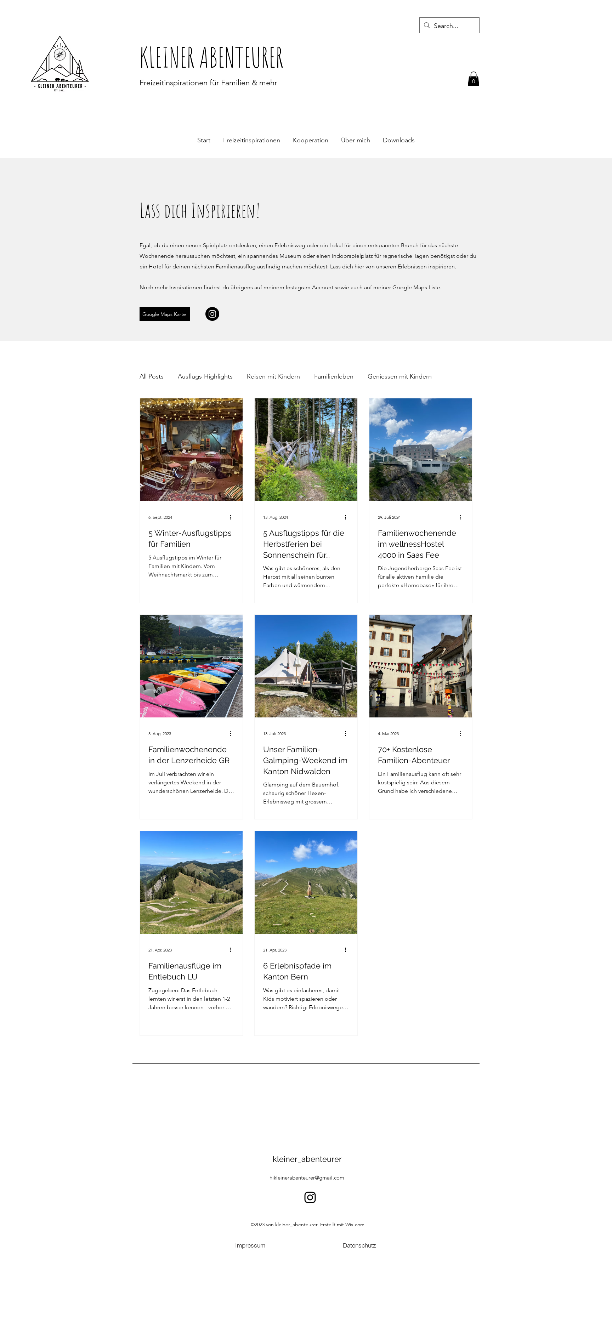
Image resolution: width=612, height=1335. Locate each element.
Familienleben (333, 376)
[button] (474, 79)
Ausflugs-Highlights (205, 376)
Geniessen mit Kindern (400, 376)
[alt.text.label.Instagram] (310, 1197)
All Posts (152, 376)
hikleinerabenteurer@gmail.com (307, 1177)
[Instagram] (212, 314)
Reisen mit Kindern (273, 376)
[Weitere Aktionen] (233, 517)
